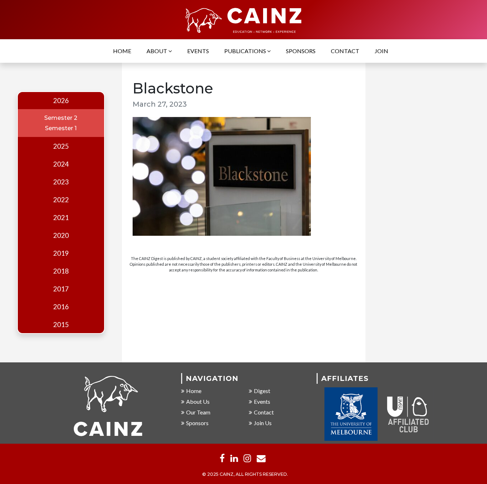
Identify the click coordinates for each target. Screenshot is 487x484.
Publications (245, 50)
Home (122, 50)
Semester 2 (60, 117)
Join (381, 50)
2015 (61, 324)
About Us (198, 401)
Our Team (198, 412)
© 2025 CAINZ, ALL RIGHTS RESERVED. (245, 474)
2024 (61, 164)
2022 (61, 200)
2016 (61, 307)
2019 (61, 253)
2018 (61, 271)
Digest (262, 390)
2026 (61, 101)
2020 (61, 235)
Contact (345, 50)
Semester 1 (61, 128)
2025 (61, 146)
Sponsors (301, 50)
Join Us (263, 422)
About (157, 50)
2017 (61, 289)
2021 (61, 217)
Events (198, 50)
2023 (61, 182)
